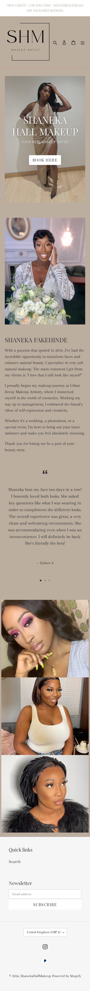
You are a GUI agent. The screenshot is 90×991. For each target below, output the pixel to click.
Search (15, 861)
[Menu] (82, 42)
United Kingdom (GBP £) (44, 932)
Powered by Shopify (66, 976)
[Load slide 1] (40, 580)
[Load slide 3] (49, 580)
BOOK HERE (45, 160)
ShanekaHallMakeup (36, 976)
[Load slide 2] (45, 580)
